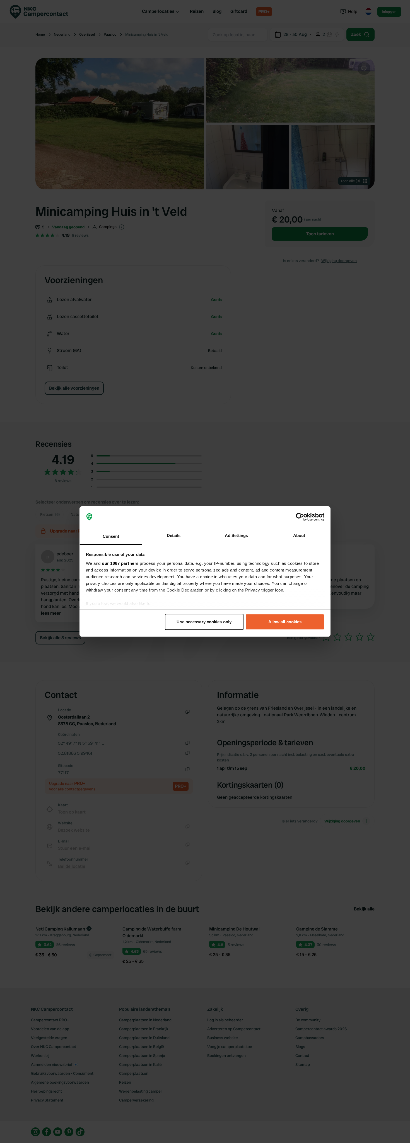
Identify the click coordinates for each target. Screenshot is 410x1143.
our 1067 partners (120, 563)
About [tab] (299, 535)
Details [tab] (173, 535)
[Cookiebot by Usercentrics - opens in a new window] (300, 517)
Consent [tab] (111, 536)
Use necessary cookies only (204, 621)
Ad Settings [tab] (236, 535)
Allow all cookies (285, 621)
